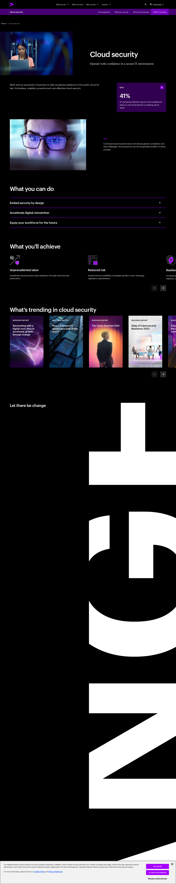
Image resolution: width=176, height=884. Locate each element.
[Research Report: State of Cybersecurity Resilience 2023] (145, 342)
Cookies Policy (39, 871)
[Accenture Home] (17, 4)
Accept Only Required (157, 872)
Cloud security (16, 12)
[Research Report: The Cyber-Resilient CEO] (106, 342)
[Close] (172, 864)
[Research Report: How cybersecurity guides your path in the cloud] (66, 342)
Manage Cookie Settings (157, 878)
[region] (88, 872)
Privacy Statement (55, 871)
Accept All (157, 866)
